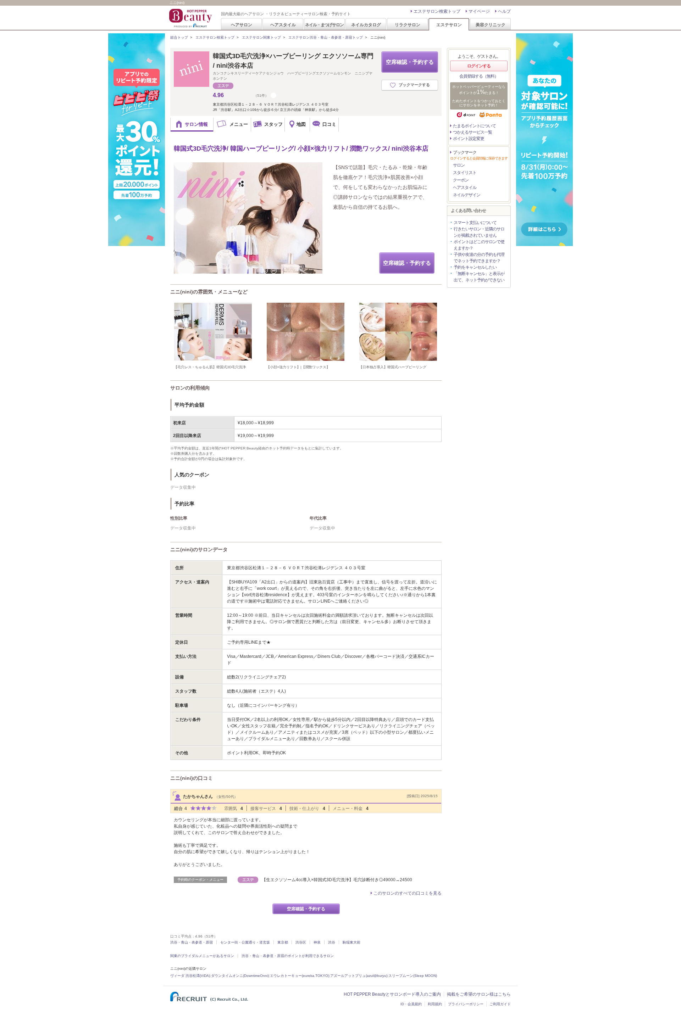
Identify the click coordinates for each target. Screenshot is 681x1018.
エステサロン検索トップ (437, 11)
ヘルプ (504, 11)
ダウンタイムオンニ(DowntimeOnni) (240, 976)
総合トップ (179, 37)
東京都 (282, 942)
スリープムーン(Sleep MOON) (412, 976)
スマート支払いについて (475, 222)
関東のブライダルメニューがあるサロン (202, 956)
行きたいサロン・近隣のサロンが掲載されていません (479, 232)
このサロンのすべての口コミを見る (407, 893)
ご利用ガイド (500, 1004)
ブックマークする (414, 85)
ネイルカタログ (366, 24)
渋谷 (331, 942)
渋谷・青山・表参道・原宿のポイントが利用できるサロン (288, 956)
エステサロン (449, 24)
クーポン (461, 180)
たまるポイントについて (474, 125)
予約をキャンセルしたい (475, 267)
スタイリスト (464, 172)
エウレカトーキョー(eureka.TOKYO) (299, 976)
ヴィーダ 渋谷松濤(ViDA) (190, 976)
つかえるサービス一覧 (472, 132)
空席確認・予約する (410, 62)
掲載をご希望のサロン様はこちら (479, 994)
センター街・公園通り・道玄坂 (245, 942)
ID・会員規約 (411, 1004)
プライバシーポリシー (465, 1004)
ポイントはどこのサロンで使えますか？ (479, 245)
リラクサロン (407, 24)
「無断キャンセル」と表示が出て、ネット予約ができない (479, 277)
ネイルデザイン (466, 194)
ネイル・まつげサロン (324, 24)
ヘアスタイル (283, 24)
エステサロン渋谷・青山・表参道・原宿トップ (325, 37)
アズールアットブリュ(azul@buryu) (358, 976)
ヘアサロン (241, 24)
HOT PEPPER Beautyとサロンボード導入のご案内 (392, 994)
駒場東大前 (351, 942)
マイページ (479, 11)
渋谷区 (300, 942)
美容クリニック (490, 24)
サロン (459, 165)
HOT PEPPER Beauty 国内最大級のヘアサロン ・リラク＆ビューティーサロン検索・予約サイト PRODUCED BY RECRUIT (191, 18)
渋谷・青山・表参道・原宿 (191, 942)
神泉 (317, 942)
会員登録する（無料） (478, 76)
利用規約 (435, 1004)
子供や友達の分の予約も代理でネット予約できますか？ (479, 257)
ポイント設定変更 (468, 138)
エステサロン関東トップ (261, 37)
